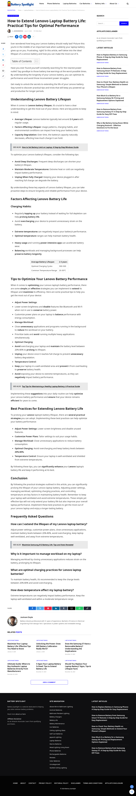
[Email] (3, 71)
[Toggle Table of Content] (35, 61)
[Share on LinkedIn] (29, 37)
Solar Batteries (55, 761)
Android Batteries (103, 62)
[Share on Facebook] (16, 37)
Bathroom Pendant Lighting (59, 713)
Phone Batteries (53, 4)
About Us (113, 4)
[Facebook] (3, 49)
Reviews (52, 758)
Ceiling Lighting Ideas (57, 730)
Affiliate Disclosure (114, 783)
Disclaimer (75, 783)
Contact (32, 783)
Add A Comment (49, 682)
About (23, 783)
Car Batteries (85, 4)
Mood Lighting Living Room (59, 747)
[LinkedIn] (3, 60)
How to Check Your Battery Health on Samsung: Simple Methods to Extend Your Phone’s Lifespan (112, 84)
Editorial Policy (61, 783)
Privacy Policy (45, 783)
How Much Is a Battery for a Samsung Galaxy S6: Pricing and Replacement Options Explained (110, 98)
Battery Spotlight (70, 789)
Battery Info (100, 4)
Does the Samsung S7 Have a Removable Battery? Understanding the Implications (77, 647)
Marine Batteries (56, 744)
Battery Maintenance (57, 724)
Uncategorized (55, 764)
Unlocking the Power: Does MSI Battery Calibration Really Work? (48, 646)
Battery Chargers (56, 717)
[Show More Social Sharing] (33, 37)
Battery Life (54, 720)
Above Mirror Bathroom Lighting (61, 707)
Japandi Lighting (55, 737)
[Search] (127, 3)
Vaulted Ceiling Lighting (58, 768)
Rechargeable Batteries (58, 754)
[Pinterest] (3, 65)
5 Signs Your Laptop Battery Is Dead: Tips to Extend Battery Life (48, 666)
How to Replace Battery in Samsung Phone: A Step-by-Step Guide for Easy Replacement (112, 57)
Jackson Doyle (18, 31)
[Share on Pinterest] (25, 37)
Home (41, 4)
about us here (21, 714)
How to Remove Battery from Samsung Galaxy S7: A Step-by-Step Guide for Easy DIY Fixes (111, 111)
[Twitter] (3, 54)
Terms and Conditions (92, 783)
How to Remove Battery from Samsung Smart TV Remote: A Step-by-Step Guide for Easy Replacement (112, 70)
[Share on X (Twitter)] (21, 37)
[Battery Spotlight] (20, 3)
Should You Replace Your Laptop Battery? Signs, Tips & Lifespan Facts (78, 666)
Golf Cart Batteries (56, 734)
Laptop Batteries (69, 4)
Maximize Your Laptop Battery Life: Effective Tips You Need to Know (19, 646)
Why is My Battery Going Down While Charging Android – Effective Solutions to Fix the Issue (112, 125)
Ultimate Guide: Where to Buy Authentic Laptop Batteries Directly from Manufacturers (18, 667)
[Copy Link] (3, 76)
